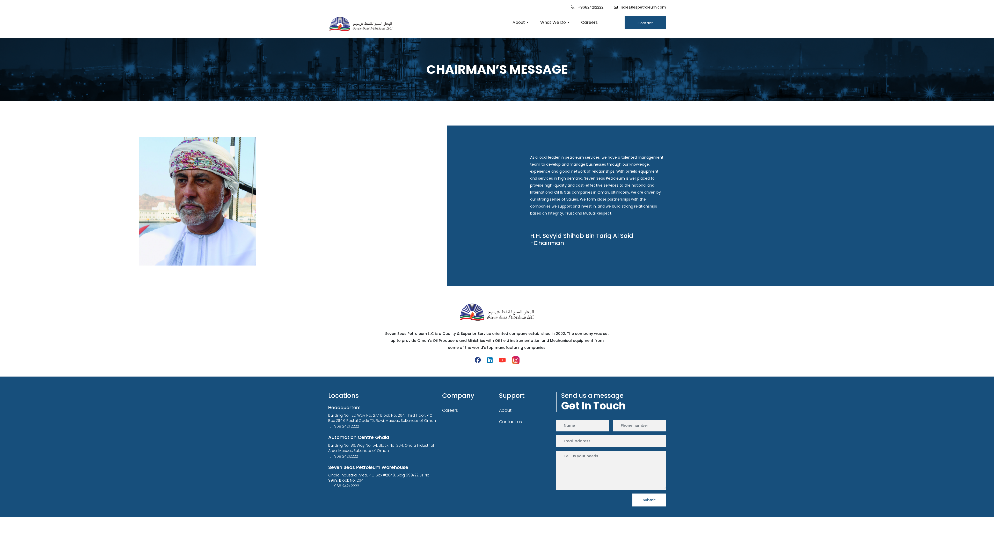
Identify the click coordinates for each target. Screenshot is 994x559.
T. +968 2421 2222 (343, 426)
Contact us (510, 422)
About (519, 22)
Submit (649, 500)
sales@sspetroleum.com (643, 7)
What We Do (553, 22)
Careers (589, 22)
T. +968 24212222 (343, 456)
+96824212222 (590, 7)
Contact (645, 23)
